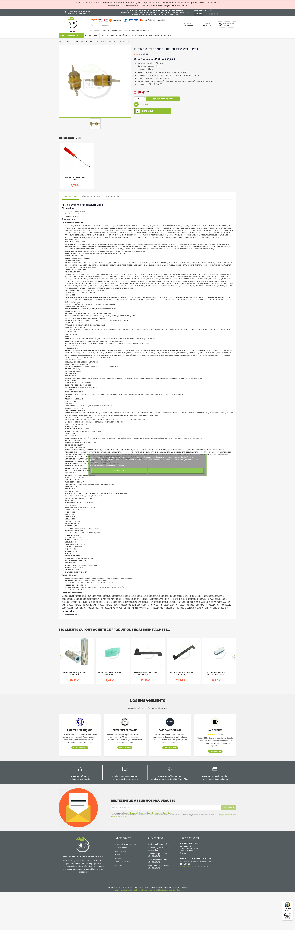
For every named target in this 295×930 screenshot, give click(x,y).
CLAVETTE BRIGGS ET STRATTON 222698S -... (216, 674)
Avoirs (117, 855)
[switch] (287, 917)
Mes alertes (119, 865)
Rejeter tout (119, 470)
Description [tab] (70, 196)
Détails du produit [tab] (91, 196)
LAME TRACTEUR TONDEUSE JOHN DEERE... (181, 674)
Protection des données (169, 890)
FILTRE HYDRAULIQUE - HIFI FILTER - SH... (74, 674)
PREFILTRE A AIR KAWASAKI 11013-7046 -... (110, 674)
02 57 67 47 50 (186, 866)
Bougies (146, 30)
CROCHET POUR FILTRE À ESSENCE (75, 179)
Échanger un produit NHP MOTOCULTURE (158, 854)
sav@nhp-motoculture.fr (175, 5)
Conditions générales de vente (144, 890)
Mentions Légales (122, 890)
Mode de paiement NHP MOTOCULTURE (157, 860)
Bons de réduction (122, 862)
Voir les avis (215, 751)
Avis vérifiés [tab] (112, 196)
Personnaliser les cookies (115, 465)
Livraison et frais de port (157, 844)
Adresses (118, 858)
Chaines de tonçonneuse (133, 30)
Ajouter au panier (165, 99)
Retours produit (121, 847)
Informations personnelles (125, 844)
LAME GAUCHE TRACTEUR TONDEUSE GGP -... (145, 674)
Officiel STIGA (170, 747)
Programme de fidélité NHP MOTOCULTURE (158, 866)
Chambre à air (117, 30)
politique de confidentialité (161, 813)
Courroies (106, 30)
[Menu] (291, 902)
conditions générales (135, 813)
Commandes (120, 851)
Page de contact (202, 866)
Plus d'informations (97, 465)
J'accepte (176, 470)
